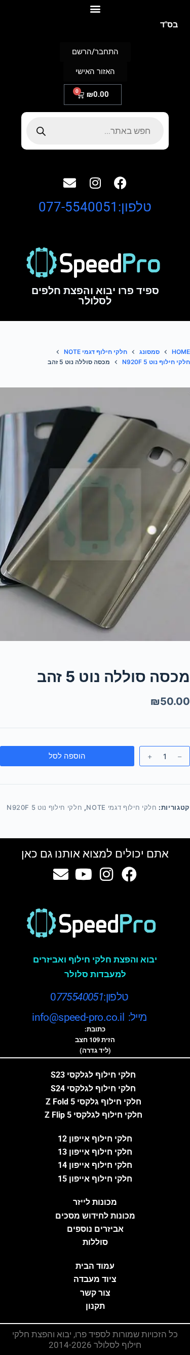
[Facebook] (120, 182)
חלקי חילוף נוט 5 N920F (44, 807)
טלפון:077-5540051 (95, 207)
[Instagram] (95, 182)
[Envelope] (70, 182)
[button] (95, 8)
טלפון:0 (89, 997)
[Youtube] (83, 874)
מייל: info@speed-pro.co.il (89, 1017)
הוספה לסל (67, 756)
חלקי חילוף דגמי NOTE (121, 807)
